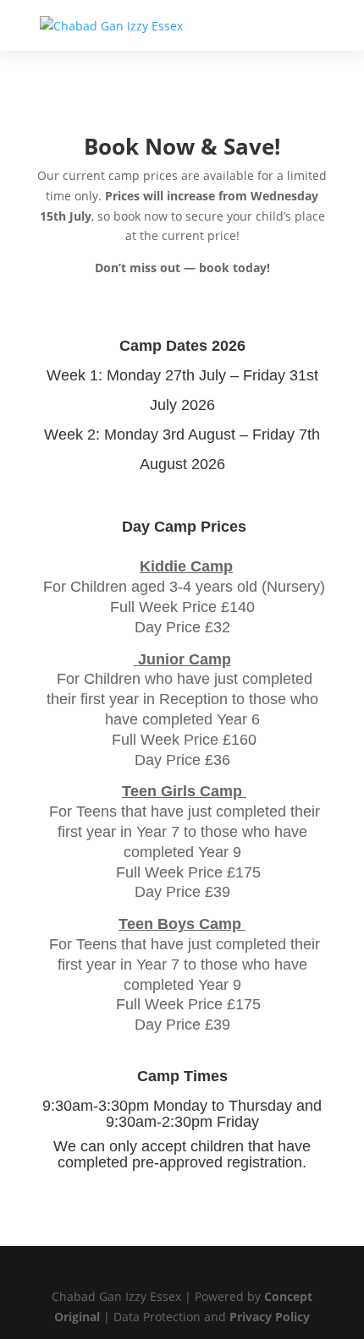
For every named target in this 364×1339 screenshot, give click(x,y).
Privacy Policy (269, 1317)
